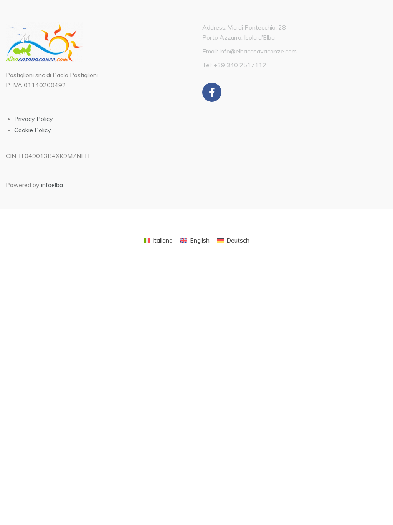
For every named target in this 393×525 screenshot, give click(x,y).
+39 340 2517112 (239, 65)
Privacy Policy (33, 119)
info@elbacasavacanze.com (258, 51)
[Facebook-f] (211, 92)
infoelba (52, 185)
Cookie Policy (32, 130)
